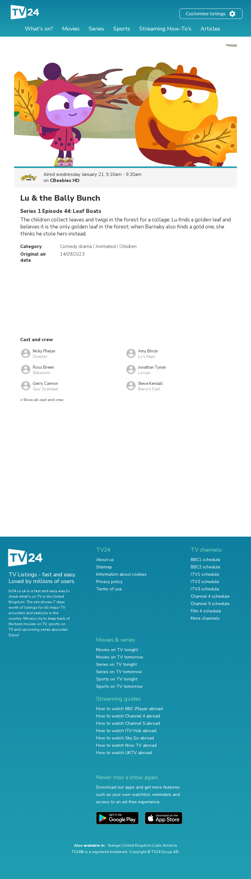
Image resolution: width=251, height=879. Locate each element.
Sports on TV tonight (116, 679)
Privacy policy (109, 582)
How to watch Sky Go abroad (125, 738)
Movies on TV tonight (117, 650)
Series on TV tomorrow (119, 672)
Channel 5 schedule (210, 604)
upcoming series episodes (45, 629)
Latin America (165, 845)
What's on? (39, 28)
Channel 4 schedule (210, 596)
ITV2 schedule (205, 582)
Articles (210, 28)
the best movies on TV (28, 624)
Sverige (114, 845)
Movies (71, 28)
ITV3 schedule (205, 589)
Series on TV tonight (116, 664)
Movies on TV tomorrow (119, 657)
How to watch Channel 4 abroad (128, 716)
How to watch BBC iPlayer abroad (129, 709)
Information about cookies (121, 574)
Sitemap (104, 567)
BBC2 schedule (205, 567)
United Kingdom (137, 845)
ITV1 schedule (205, 574)
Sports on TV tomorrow (119, 686)
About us (105, 560)
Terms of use (109, 589)
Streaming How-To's (165, 28)
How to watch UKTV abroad (124, 753)
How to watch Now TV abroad (126, 745)
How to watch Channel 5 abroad (128, 723)
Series (96, 28)
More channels (205, 618)
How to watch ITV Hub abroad (126, 731)
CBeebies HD (65, 180)
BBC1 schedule (205, 560)
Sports (121, 28)
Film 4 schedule (206, 611)
